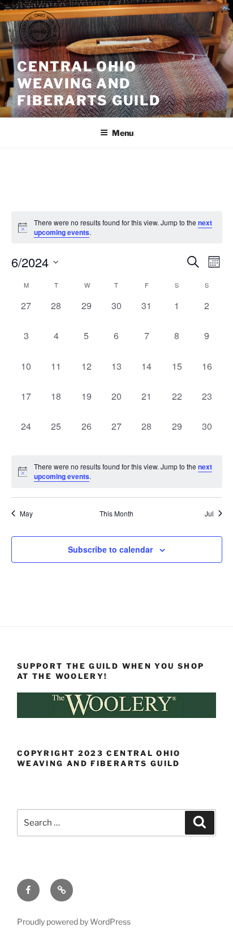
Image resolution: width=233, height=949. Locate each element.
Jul (209, 513)
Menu (122, 133)
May (26, 513)
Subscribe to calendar (110, 549)
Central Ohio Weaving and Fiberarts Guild (89, 83)
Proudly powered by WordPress (74, 921)
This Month (116, 513)
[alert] (116, 471)
